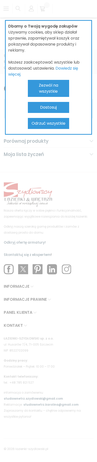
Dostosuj (48, 107)
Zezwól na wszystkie (48, 88)
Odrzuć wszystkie (48, 123)
